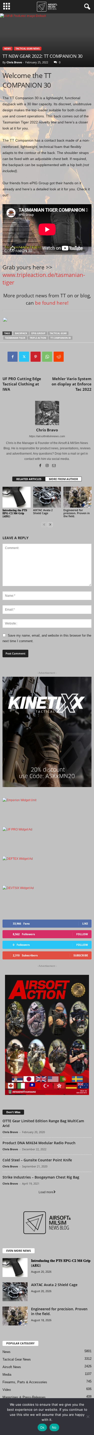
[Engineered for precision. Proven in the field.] (77, 497)
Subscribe (80, 955)
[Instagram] (47, 466)
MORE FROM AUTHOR (63, 479)
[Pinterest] (36, 357)
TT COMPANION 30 (60, 338)
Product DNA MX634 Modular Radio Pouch (39, 1142)
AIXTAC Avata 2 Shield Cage (43, 511)
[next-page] (50, 524)
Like (85, 923)
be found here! (51, 303)
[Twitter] (24, 357)
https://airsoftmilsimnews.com (47, 436)
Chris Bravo (14, 62)
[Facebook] (13, 357)
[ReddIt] (59, 357)
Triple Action (38, 338)
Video (7, 1390)
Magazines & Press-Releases (24, 1397)
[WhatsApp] (47, 357)
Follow (82, 934)
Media (7, 1374)
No (54, 1427)
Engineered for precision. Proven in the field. (76, 513)
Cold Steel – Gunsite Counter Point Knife (37, 1160)
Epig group (38, 333)
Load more (46, 1192)
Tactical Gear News (28, 48)
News (7, 48)
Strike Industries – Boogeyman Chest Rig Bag (41, 1177)
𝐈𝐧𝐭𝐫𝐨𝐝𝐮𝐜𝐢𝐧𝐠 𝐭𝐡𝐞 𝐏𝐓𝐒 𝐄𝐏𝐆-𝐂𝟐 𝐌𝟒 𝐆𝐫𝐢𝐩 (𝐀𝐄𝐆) (15, 513)
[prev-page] (44, 524)
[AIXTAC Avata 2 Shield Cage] (47, 497)
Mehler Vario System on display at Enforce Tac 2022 (71, 384)
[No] (87, 1416)
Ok (42, 1427)
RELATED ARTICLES (28, 479)
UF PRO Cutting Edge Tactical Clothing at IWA (22, 384)
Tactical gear (58, 333)
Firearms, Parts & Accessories (25, 1382)
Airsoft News (12, 1367)
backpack (21, 333)
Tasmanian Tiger (15, 338)
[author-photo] (47, 413)
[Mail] (54, 466)
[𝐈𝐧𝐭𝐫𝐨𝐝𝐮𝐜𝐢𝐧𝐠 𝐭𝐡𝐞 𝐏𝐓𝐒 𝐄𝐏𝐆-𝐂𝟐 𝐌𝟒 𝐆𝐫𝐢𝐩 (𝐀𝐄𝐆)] (17, 497)
